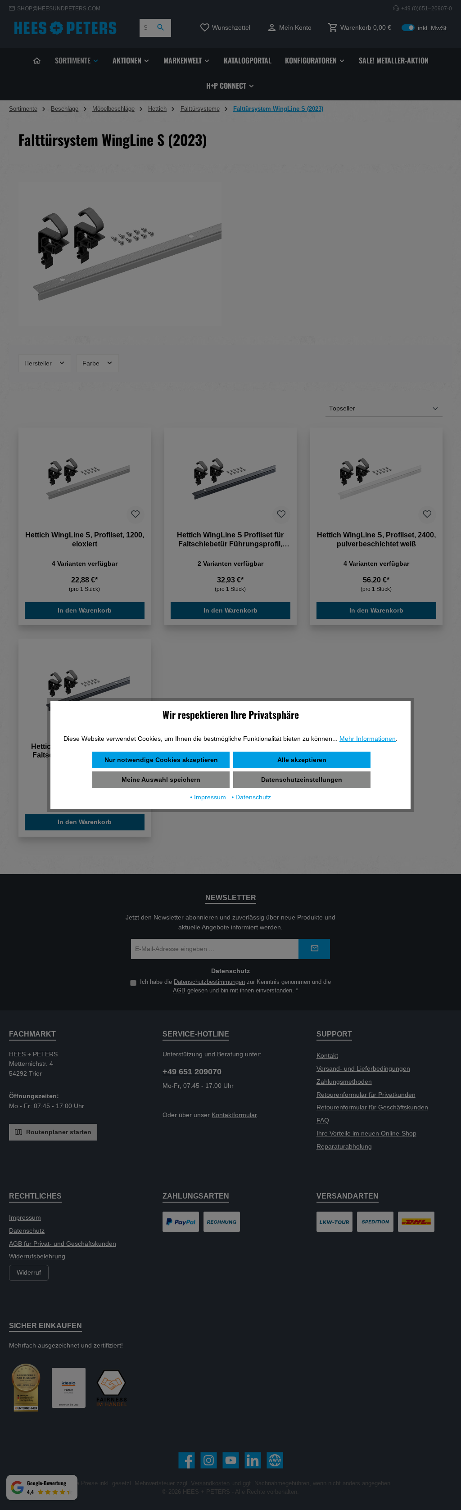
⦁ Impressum (209, 797)
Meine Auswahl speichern (161, 779)
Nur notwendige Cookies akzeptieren (161, 759)
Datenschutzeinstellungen (301, 779)
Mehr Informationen (367, 738)
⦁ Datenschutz (251, 797)
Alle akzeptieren (301, 759)
